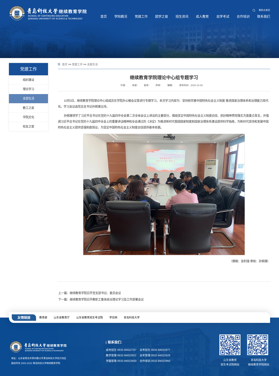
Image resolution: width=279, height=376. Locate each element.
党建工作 (77, 64)
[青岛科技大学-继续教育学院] (48, 13)
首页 (64, 64)
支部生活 (92, 64)
